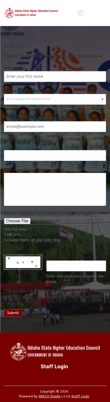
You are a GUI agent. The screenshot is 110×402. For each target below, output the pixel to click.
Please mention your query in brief (34, 170)
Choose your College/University (31, 91)
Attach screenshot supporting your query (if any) (47, 215)
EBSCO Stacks (49, 396)
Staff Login (80, 396)
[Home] (31, 13)
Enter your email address (27, 118)
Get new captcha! (6, 274)
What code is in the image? (70, 257)
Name (9, 68)
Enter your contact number (27, 141)
